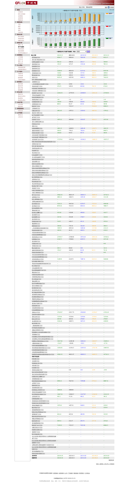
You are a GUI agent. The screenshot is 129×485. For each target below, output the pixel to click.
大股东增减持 (21, 79)
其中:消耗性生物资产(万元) (39, 79)
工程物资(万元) (36, 108)
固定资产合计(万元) (37, 425)
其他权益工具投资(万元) (38, 390)
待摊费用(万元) (36, 81)
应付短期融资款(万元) (38, 451)
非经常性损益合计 (23, 53)
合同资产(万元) (36, 383)
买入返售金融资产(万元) (38, 157)
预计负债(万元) (36, 248)
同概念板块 (21, 40)
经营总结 (20, 110)
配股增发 (20, 106)
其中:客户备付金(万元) (38, 146)
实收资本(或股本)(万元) (38, 314)
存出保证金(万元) (36, 181)
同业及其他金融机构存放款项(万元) (41, 263)
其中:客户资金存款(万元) (38, 59)
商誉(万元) (35, 126)
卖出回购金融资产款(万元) (39, 270)
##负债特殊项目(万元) (38, 308)
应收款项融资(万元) (37, 405)
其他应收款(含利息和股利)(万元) (40, 401)
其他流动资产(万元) (37, 86)
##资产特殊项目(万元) (38, 190)
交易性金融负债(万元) (38, 201)
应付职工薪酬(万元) (37, 212)
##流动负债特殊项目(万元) (39, 232)
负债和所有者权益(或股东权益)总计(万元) (43, 354)
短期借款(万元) (36, 197)
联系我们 (81, 473)
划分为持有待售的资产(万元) (39, 372)
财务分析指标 (21, 14)
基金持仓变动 (21, 96)
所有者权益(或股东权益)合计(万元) (41, 347)
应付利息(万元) (36, 219)
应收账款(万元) (36, 70)
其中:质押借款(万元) (37, 199)
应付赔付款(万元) (36, 288)
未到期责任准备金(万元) (38, 294)
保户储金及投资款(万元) (38, 292)
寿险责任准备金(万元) (38, 299)
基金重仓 (20, 98)
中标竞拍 (20, 32)
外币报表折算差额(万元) (38, 327)
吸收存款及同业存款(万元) (39, 416)
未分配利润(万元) (36, 321)
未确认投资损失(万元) (38, 330)
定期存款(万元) (36, 179)
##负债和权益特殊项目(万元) (39, 350)
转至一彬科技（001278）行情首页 (105, 464)
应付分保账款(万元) (37, 285)
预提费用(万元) (36, 223)
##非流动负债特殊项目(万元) (39, 254)
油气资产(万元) (36, 117)
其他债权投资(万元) (37, 387)
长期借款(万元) (36, 239)
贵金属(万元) (35, 150)
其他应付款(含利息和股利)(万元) (40, 403)
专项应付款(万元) (36, 245)
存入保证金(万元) (36, 279)
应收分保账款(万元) (37, 166)
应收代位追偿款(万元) (38, 163)
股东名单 (20, 86)
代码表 (112, 7)
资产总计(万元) (36, 195)
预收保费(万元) (36, 281)
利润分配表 (21, 49)
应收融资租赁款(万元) (38, 409)
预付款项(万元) (36, 75)
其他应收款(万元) (36, 73)
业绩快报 (20, 18)
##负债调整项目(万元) (38, 310)
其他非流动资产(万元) (38, 132)
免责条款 (55, 473)
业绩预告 (20, 16)
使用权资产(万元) (36, 414)
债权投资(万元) (36, 385)
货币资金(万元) (36, 57)
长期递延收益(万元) (37, 378)
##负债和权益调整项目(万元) (39, 352)
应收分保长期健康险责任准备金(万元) (42, 175)
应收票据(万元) (36, 64)
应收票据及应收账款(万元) (39, 381)
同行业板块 (21, 36)
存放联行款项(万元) (37, 429)
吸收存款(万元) (36, 272)
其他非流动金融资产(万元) (39, 392)
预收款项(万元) (36, 210)
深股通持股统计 (22, 69)
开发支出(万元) (36, 124)
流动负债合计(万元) (37, 237)
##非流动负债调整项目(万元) (39, 257)
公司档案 (20, 57)
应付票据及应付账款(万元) (39, 394)
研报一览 (20, 45)
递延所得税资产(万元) (38, 130)
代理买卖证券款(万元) (38, 274)
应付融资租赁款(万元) (38, 423)
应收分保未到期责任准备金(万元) (41, 168)
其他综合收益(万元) (37, 370)
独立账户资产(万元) (37, 186)
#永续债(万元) (35, 361)
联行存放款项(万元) (37, 434)
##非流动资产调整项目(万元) (39, 137)
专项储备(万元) (36, 334)
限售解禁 (20, 90)
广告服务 (70, 473)
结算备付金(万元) (36, 144)
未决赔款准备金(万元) (38, 296)
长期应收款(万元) (36, 104)
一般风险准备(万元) (37, 325)
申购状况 (20, 20)
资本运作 (20, 63)
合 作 (65, 473)
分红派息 (20, 104)
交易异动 (20, 73)
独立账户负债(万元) (37, 303)
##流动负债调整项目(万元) (39, 234)
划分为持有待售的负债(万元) (39, 374)
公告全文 (20, 117)
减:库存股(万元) (36, 323)
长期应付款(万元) (36, 243)
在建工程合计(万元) (37, 427)
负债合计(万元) (36, 312)
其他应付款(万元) (36, 221)
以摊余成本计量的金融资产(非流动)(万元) (43, 445)
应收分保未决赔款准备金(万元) (40, 170)
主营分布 (20, 59)
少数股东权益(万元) (37, 343)
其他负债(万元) (36, 305)
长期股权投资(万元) (37, 101)
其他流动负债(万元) (37, 230)
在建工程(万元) (36, 110)
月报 (19, 24)
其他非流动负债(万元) (38, 252)
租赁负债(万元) (36, 421)
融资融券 (20, 77)
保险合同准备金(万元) (38, 418)
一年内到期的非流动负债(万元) (40, 228)
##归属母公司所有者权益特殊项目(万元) (42, 336)
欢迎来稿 (61, 473)
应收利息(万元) (36, 68)
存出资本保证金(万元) (38, 183)
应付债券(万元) (36, 241)
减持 (19, 26)
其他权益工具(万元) (37, 363)
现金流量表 (21, 51)
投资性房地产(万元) (37, 99)
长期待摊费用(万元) (37, 128)
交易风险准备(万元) (37, 398)
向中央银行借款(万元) (38, 261)
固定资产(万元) (36, 106)
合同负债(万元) (36, 396)
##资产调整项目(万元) (38, 192)
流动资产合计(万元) (37, 93)
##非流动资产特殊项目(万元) (39, 135)
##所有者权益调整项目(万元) (39, 345)
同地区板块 (21, 38)
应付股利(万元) (36, 214)
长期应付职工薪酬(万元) (38, 376)
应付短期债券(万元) (37, 208)
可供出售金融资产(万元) (38, 95)
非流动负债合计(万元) (38, 259)
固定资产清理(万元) (37, 113)
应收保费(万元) (36, 161)
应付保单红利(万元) (37, 290)
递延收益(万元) (36, 226)
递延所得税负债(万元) (38, 250)
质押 (19, 30)
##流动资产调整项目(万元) (39, 90)
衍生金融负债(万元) (37, 268)
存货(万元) (35, 77)
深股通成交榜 (21, 67)
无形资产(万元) (36, 119)
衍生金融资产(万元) (37, 155)
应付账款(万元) (36, 206)
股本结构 (20, 84)
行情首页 (20, 12)
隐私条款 (76, 473)
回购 (19, 28)
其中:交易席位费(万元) (38, 121)
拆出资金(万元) (36, 152)
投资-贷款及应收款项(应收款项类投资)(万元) (44, 141)
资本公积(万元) (36, 316)
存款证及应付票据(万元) (38, 453)
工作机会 (87, 473)
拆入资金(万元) (36, 265)
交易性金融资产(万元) (38, 62)
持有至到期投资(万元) (38, 97)
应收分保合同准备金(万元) (39, 412)
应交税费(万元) (36, 217)
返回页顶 (111, 460)
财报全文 (20, 115)
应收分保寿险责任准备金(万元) (40, 172)
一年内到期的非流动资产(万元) (40, 84)
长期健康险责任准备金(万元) (39, 301)
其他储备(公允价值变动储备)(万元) (41, 332)
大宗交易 (20, 75)
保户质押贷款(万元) (37, 177)
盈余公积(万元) (36, 319)
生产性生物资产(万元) (38, 115)
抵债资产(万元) (36, 432)
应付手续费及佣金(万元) (38, 283)
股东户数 (20, 88)
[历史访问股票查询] (106, 7)
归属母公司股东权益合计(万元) (40, 341)
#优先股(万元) (35, 358)
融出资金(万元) (36, 407)
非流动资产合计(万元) (38, 139)
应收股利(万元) (36, 66)
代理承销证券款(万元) (38, 277)
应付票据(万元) (36, 203)
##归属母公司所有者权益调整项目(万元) (42, 339)
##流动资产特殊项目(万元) (39, 88)
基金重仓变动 (21, 100)
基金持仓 (20, 94)
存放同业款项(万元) (37, 148)
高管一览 (20, 61)
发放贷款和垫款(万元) (38, 159)
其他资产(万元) (36, 188)
